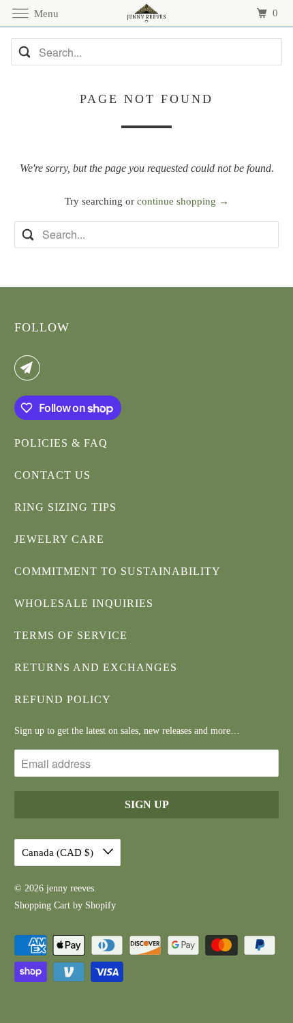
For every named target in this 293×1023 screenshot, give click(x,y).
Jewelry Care (59, 539)
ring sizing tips (65, 507)
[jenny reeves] (147, 13)
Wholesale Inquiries (83, 603)
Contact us (52, 475)
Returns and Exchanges (95, 667)
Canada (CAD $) (59, 852)
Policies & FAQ (61, 443)
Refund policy (62, 699)
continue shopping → (183, 201)
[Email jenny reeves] (30, 368)
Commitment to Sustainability (117, 571)
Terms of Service (70, 635)
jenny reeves (70, 888)
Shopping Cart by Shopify (65, 905)
